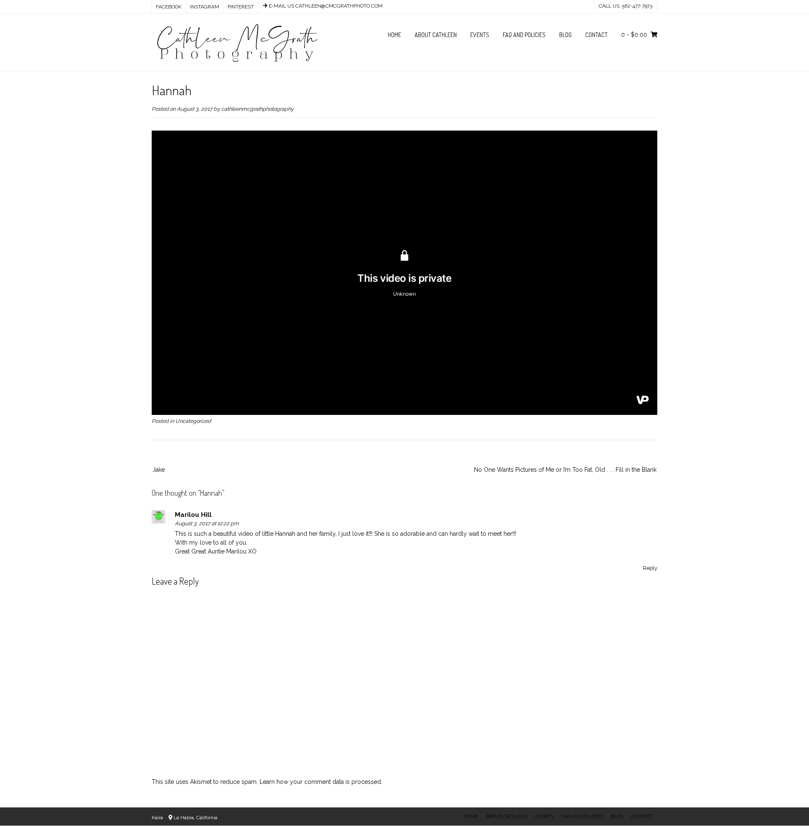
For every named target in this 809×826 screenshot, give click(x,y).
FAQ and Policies (524, 34)
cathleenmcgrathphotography (257, 109)
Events (479, 34)
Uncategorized (193, 421)
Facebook (169, 7)
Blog (565, 34)
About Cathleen (436, 34)
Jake (159, 469)
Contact (596, 34)
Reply (650, 568)
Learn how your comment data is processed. (321, 781)
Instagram (204, 7)
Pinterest (241, 7)
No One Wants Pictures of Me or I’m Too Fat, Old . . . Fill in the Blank (565, 469)
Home (394, 34)
